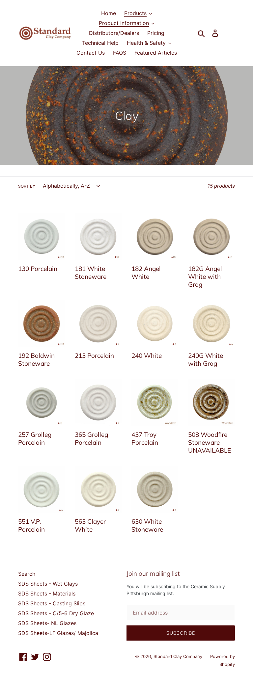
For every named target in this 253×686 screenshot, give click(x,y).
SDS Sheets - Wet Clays (48, 583)
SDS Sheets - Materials (46, 593)
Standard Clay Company (179, 656)
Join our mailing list (153, 573)
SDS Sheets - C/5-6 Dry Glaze (56, 613)
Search (26, 573)
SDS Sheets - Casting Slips (51, 603)
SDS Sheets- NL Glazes (47, 623)
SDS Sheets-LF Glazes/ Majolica (58, 633)
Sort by (26, 186)
